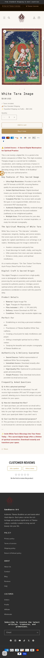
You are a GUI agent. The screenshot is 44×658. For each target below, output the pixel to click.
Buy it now (22, 131)
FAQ (5, 586)
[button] (4, 17)
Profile (6, 604)
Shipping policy (9, 548)
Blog (5, 576)
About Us (7, 567)
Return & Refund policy (12, 553)
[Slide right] (24, 89)
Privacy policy (9, 538)
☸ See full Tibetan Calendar (11, 6)
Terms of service (10, 543)
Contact (7, 571)
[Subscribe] (37, 632)
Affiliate (7, 609)
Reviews (7, 581)
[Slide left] (19, 89)
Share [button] (6, 449)
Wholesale (8, 614)
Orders (6, 600)
